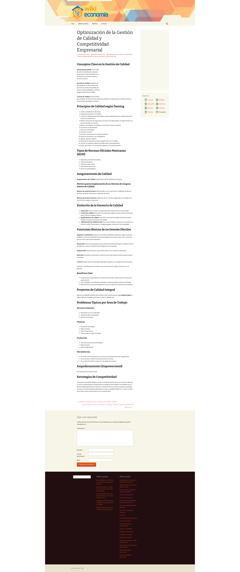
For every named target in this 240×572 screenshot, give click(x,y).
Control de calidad (82, 56)
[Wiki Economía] (120, 11)
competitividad (128, 54)
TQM (114, 56)
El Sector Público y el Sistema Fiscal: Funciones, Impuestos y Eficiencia (104, 482)
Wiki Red (94, 24)
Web (78, 460)
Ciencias (150, 100)
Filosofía (162, 108)
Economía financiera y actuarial (128, 518)
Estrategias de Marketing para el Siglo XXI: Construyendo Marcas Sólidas (105, 502)
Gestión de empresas (99, 54)
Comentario (81, 428)
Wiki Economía (77, 568)
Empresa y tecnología (126, 529)
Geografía (151, 104)
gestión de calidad (93, 56)
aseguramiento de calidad (115, 54)
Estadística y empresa (126, 534)
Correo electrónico (81, 455)
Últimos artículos (83, 24)
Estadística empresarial (126, 531)
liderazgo (101, 56)
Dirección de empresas (126, 497)
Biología (161, 100)
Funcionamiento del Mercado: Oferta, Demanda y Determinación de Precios (104, 496)
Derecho (150, 112)
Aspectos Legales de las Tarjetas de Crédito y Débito (97, 401)
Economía (162, 112)
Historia (150, 108)
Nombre (80, 450)
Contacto (104, 24)
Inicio (72, 24)
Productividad (109, 56)
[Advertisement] (117, 82)
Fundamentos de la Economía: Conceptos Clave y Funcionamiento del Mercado (108, 405)
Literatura (162, 104)
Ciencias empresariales (126, 495)
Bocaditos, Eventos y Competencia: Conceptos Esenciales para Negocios (104, 489)
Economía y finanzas (125, 521)
